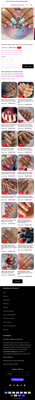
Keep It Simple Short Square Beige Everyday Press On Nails (25, 197)
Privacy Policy (7, 322)
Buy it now (28, 66)
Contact (5, 296)
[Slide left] (14, 42)
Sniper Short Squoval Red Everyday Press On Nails (7, 272)
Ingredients (6, 300)
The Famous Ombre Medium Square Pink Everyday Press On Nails (26, 101)
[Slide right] (21, 42)
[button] (3, 5)
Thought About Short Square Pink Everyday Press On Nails (25, 173)
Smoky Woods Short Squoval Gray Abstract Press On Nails (25, 125)
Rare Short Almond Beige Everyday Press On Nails (7, 149)
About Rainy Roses (8, 311)
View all (17, 281)
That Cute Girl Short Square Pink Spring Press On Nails (8, 173)
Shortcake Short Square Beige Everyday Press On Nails (9, 197)
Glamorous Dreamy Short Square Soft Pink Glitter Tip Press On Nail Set (25, 221)
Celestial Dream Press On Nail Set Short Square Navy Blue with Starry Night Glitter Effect (26, 246)
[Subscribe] (27, 374)
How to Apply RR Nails (9, 314)
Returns (5, 307)
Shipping (6, 303)
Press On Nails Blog (8, 318)
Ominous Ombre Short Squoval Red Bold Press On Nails (9, 125)
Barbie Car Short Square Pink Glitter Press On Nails (8, 220)
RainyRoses (19, 398)
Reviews (5, 329)
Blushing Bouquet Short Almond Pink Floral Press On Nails (25, 273)
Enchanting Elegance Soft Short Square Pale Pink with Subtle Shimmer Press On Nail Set (9, 247)
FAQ (4, 292)
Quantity (3, 56)
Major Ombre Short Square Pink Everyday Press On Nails (8, 100)
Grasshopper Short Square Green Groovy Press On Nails (25, 149)
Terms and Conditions (9, 326)
